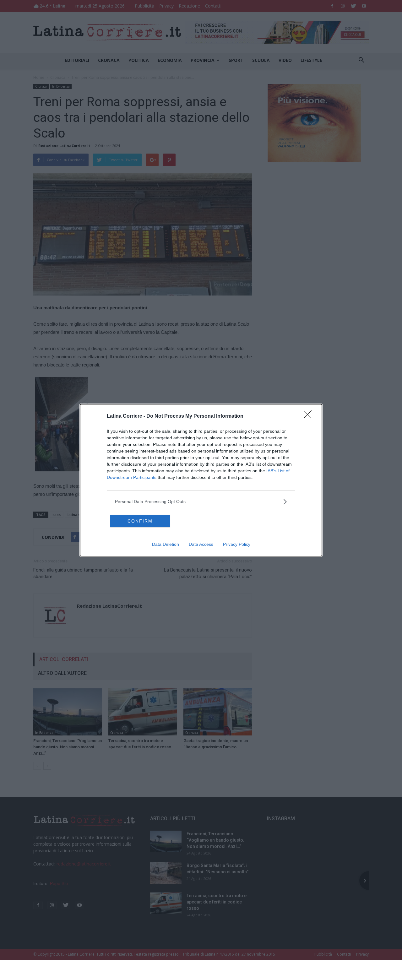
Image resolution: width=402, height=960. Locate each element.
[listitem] (201, 501)
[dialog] (201, 480)
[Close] (310, 416)
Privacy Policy (236, 544)
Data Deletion (165, 544)
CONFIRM (140, 520)
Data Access (201, 544)
